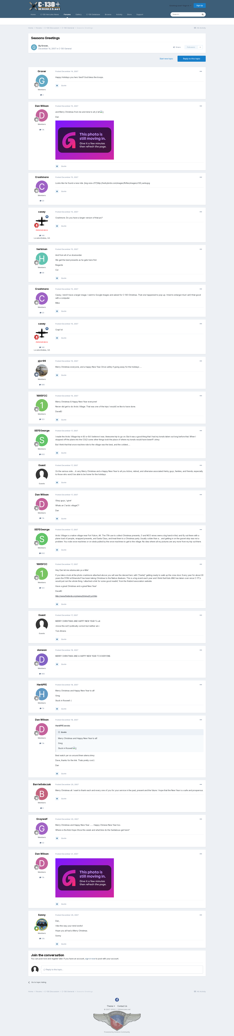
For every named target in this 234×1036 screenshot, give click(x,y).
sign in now (90, 958)
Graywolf (41, 819)
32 (42, 843)
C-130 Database (93, 14)
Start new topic (166, 58)
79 (42, 708)
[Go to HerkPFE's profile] (42, 694)
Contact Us (122, 1006)
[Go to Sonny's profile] (42, 924)
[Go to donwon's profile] (42, 659)
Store (129, 14)
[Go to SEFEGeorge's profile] (42, 440)
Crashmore (42, 177)
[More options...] (201, 71)
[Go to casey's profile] (42, 221)
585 (43, 385)
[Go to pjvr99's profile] (42, 370)
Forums (67, 14)
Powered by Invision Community (117, 1032)
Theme (110, 1006)
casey (42, 211)
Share (178, 47)
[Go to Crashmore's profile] (42, 187)
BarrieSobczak (42, 784)
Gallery (79, 14)
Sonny (42, 914)
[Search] (203, 14)
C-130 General (65, 48)
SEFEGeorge (41, 430)
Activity (119, 14)
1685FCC (41, 395)
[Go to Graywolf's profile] (42, 828)
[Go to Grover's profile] (34, 47)
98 (42, 273)
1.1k (42, 130)
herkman (42, 249)
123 (42, 419)
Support (139, 14)
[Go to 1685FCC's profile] (42, 405)
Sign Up (199, 5)
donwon (42, 650)
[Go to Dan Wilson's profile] (42, 115)
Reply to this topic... (54, 969)
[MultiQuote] (57, 85)
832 (43, 454)
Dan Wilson (42, 105)
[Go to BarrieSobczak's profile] (42, 794)
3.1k (43, 938)
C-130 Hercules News (49, 14)
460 (43, 674)
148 (42, 235)
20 (42, 201)
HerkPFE (42, 684)
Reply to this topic (191, 58)
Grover (44, 46)
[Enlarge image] (102, 112)
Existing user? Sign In (180, 5)
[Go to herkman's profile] (42, 259)
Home (33, 14)
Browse (108, 14)
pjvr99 (42, 360)
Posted (66, 71)
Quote (63, 85)
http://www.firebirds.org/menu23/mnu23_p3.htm (76, 596)
